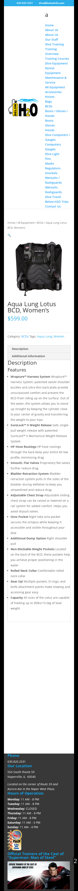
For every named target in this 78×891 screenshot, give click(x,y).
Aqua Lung (44, 336)
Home (11, 223)
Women (59, 336)
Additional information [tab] (28, 356)
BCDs (40, 223)
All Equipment (26, 223)
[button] (9, 235)
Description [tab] (20, 349)
